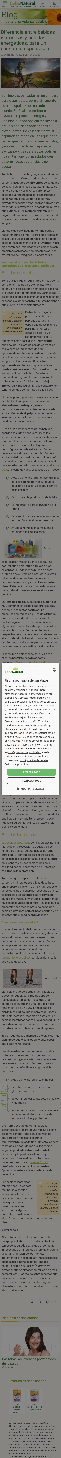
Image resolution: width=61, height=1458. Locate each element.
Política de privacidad (17, 764)
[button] (30, 789)
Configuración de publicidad (24, 752)
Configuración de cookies (34, 760)
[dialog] (30, 729)
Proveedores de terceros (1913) (22, 721)
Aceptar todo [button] (31, 772)
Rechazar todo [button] (31, 780)
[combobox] (54, 670)
